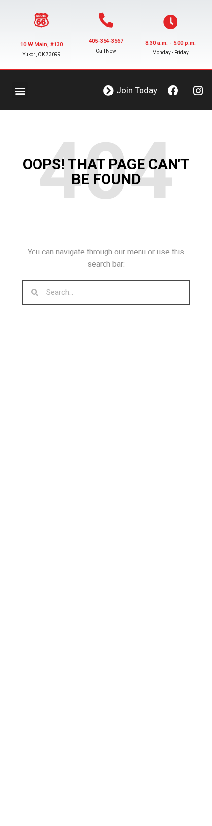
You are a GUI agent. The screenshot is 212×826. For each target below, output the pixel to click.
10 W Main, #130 (41, 44)
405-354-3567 (106, 41)
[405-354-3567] (106, 20)
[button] (20, 90)
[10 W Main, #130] (41, 20)
